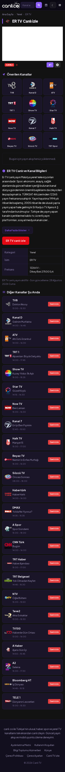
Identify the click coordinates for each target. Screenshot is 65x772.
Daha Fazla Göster (16, 230)
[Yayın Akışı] (46, 5)
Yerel (19, 14)
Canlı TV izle (53, 755)
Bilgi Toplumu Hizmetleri (27, 750)
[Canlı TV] (11, 5)
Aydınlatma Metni (21, 744)
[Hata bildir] (57, 64)
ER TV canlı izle (16, 240)
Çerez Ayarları (35, 755)
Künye (48, 750)
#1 (50, 65)
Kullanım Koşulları (44, 744)
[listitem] (12, 87)
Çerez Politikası (14, 755)
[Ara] (39, 5)
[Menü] (60, 5)
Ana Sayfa (7, 14)
